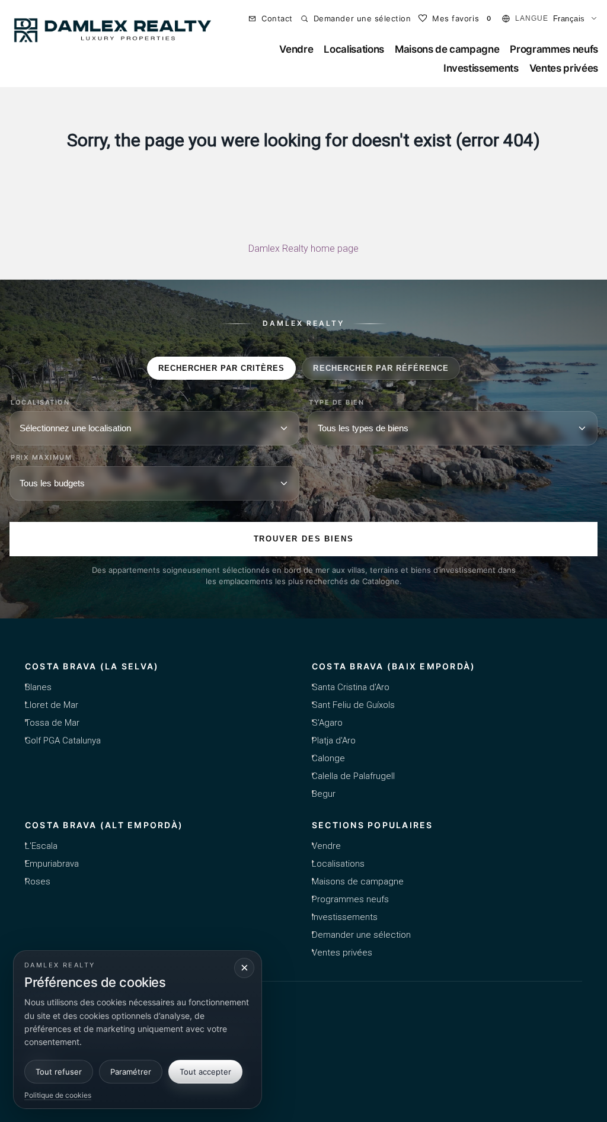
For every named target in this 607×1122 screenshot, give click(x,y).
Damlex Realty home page (303, 248)
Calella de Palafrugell (353, 776)
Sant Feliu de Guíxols (353, 705)
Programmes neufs (554, 49)
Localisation (40, 402)
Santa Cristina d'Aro (350, 687)
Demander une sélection (361, 934)
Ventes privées (563, 68)
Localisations (354, 49)
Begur (324, 793)
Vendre (296, 49)
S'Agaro (327, 722)
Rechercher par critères (221, 368)
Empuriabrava (52, 863)
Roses (37, 881)
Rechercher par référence (381, 368)
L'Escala (41, 846)
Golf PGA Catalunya (63, 740)
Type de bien (336, 402)
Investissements (481, 68)
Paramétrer (130, 1071)
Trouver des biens (304, 538)
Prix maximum (41, 457)
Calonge (328, 758)
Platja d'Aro (334, 740)
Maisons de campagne (447, 49)
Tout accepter (205, 1071)
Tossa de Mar (52, 722)
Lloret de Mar (51, 705)
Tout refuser (59, 1071)
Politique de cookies (57, 1095)
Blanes (38, 687)
